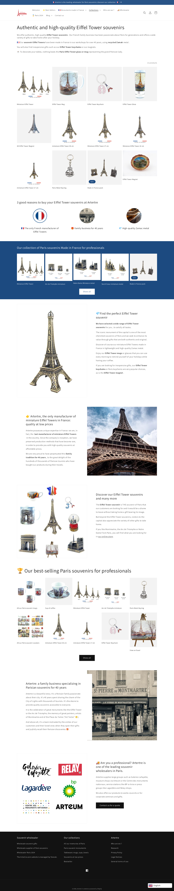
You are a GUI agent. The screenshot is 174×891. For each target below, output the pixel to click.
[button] (72, 10)
